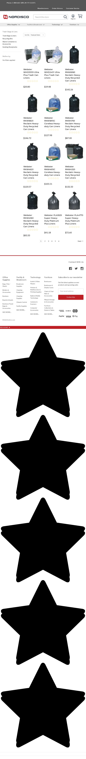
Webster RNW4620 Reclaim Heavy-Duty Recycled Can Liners (31, 172)
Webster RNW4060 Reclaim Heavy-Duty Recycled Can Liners (31, 221)
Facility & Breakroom (34, 24)
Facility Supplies (21, 306)
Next (80, 241)
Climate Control (21, 302)
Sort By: (27, 35)
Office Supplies (12, 24)
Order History (57, 8)
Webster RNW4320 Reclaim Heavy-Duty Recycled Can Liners (73, 172)
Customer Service (72, 8)
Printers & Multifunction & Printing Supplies (35, 290)
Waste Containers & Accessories (9, 43)
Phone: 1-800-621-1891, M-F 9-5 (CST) (21, 3)
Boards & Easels (8, 300)
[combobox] (50, 17)
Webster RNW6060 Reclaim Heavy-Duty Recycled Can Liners (73, 75)
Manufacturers (43, 8)
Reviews (5, 327)
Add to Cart (32, 57)
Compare (31, 52)
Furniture (73, 24)
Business (5, 296)
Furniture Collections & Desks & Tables (49, 308)
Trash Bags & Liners (9, 36)
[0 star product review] (32, 82)
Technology (56, 24)
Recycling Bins (8, 39)
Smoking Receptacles (10, 47)
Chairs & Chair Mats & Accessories (49, 293)
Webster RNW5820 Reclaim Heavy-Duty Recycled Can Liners (31, 123)
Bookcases (47, 281)
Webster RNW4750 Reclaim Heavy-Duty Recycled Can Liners (73, 123)
